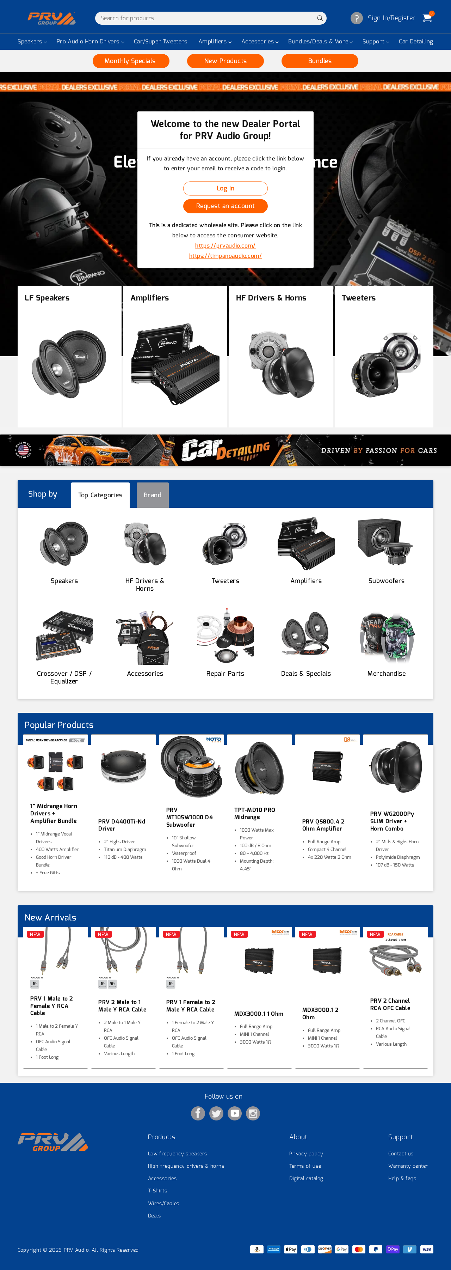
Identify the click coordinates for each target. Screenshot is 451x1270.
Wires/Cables (163, 1203)
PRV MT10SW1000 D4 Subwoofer (189, 817)
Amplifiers (212, 41)
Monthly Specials (131, 61)
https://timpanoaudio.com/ (225, 256)
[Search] (320, 18)
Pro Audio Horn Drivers (88, 41)
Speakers (30, 41)
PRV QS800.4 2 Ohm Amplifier (323, 825)
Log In (226, 188)
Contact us (401, 1153)
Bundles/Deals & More (318, 41)
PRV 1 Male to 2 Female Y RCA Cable (51, 1006)
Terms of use (305, 1166)
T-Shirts (157, 1190)
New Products (225, 61)
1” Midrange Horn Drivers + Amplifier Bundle (54, 814)
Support (373, 41)
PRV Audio (76, 1250)
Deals (154, 1216)
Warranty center (408, 1166)
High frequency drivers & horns (186, 1166)
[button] (31, 42)
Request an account (225, 206)
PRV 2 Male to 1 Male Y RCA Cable (122, 1006)
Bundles (320, 61)
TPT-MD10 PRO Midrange (255, 814)
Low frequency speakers (177, 1153)
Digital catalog (306, 1178)
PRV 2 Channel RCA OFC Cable (390, 1004)
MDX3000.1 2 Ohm (320, 1014)
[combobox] (210, 18)
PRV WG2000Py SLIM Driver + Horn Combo (392, 821)
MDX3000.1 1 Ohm (259, 1013)
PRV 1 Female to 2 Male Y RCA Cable (190, 1006)
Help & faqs (402, 1178)
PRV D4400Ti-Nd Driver (121, 825)
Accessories (257, 41)
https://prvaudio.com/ (225, 245)
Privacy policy (306, 1153)
